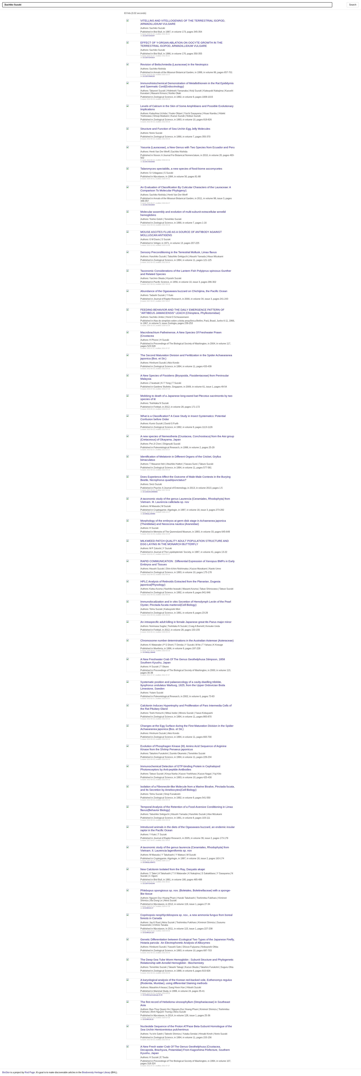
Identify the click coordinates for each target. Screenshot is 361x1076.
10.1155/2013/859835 (150, 492)
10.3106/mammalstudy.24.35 (152, 995)
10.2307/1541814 (149, 57)
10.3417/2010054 (149, 205)
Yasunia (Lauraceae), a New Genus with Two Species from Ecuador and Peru (187, 147)
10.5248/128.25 (148, 1019)
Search (352, 5)
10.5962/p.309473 (149, 862)
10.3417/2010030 (149, 162)
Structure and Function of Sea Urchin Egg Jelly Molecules (175, 128)
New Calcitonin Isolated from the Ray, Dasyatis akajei (172, 869)
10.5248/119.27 (148, 908)
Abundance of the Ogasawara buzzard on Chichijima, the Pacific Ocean (183, 291)
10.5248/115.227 (148, 932)
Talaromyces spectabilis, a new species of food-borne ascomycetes (181, 168)
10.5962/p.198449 (149, 652)
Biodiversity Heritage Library (96, 1072)
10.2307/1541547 (149, 36)
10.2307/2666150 (149, 76)
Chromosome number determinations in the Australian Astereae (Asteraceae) (187, 640)
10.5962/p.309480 (149, 514)
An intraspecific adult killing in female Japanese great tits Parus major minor (185, 621)
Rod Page (30, 1072)
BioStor (6, 1072)
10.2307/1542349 (149, 883)
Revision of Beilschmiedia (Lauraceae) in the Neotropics (174, 64)
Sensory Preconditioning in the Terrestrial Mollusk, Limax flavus (178, 252)
